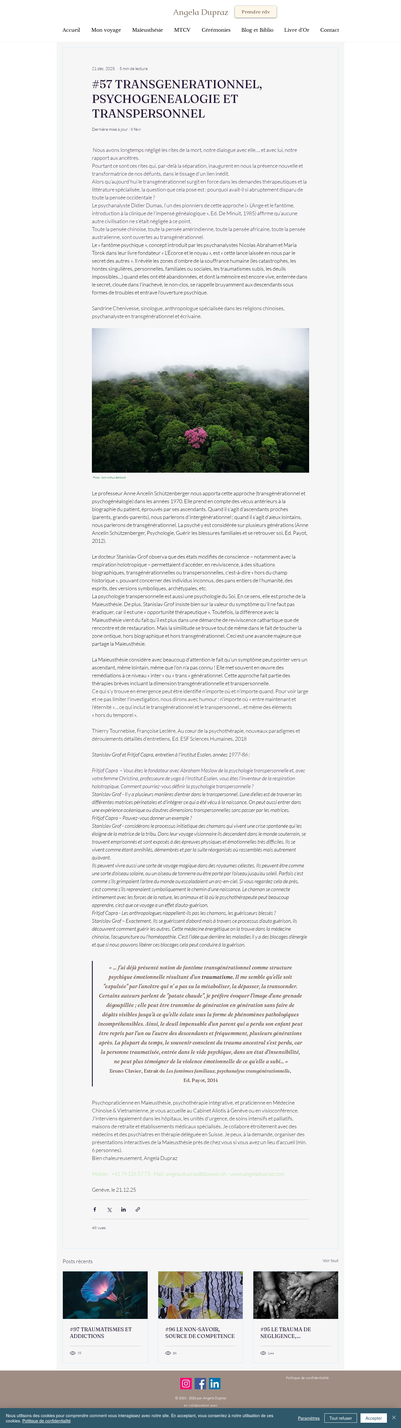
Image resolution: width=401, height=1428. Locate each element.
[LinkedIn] (214, 1383)
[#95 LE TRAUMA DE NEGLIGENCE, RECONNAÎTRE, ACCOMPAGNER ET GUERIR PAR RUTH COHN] (295, 1295)
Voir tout (330, 1260)
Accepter (373, 1418)
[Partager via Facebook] (94, 1209)
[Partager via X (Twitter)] (109, 1209)
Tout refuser (340, 1418)
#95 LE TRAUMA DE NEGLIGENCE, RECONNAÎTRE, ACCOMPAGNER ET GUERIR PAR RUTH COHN (293, 1332)
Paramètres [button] (309, 1418)
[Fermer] (393, 1418)
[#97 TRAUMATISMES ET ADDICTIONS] (105, 1295)
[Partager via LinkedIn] (123, 1209)
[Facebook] (200, 1383)
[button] (257, 27)
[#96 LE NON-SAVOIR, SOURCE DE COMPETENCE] (200, 1295)
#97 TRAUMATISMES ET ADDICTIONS (101, 1332)
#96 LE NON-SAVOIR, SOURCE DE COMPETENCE (200, 1332)
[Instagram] (186, 1383)
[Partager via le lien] (138, 1209)
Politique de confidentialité (46, 1421)
